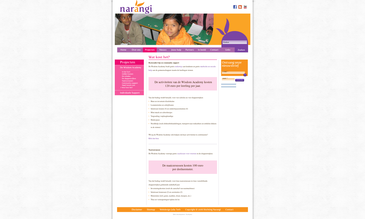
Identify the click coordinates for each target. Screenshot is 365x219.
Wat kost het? (127, 88)
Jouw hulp (176, 50)
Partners (189, 50)
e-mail (225, 71)
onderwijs (178, 66)
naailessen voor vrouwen (186, 153)
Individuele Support (130, 93)
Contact (214, 50)
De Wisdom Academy (130, 67)
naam (225, 78)
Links (227, 50)
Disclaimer (137, 209)
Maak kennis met (128, 85)
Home (123, 50)
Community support (130, 83)
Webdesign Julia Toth (170, 209)
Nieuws (163, 50)
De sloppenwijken (129, 79)
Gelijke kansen (127, 74)
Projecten (150, 50)
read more (245, 75)
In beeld (202, 50)
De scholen (126, 76)
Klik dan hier (154, 138)
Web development (179, 214)
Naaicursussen (127, 81)
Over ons (136, 50)
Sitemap (151, 209)
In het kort (126, 72)
